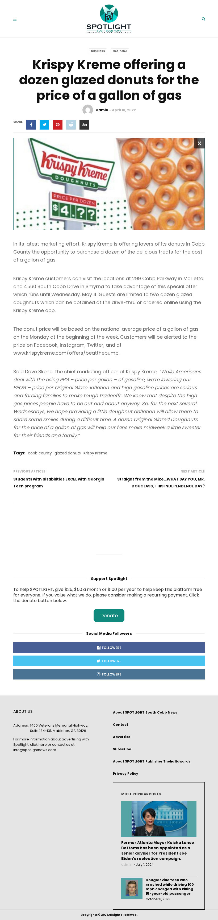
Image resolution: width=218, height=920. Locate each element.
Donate (109, 615)
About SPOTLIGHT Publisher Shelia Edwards (151, 761)
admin (102, 110)
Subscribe (122, 749)
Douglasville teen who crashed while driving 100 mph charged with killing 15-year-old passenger (170, 887)
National (120, 51)
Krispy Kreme (95, 453)
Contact (120, 724)
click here (38, 744)
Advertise (121, 737)
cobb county (40, 453)
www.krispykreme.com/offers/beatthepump (66, 353)
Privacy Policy (125, 773)
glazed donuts (67, 453)
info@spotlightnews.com (34, 749)
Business (98, 51)
